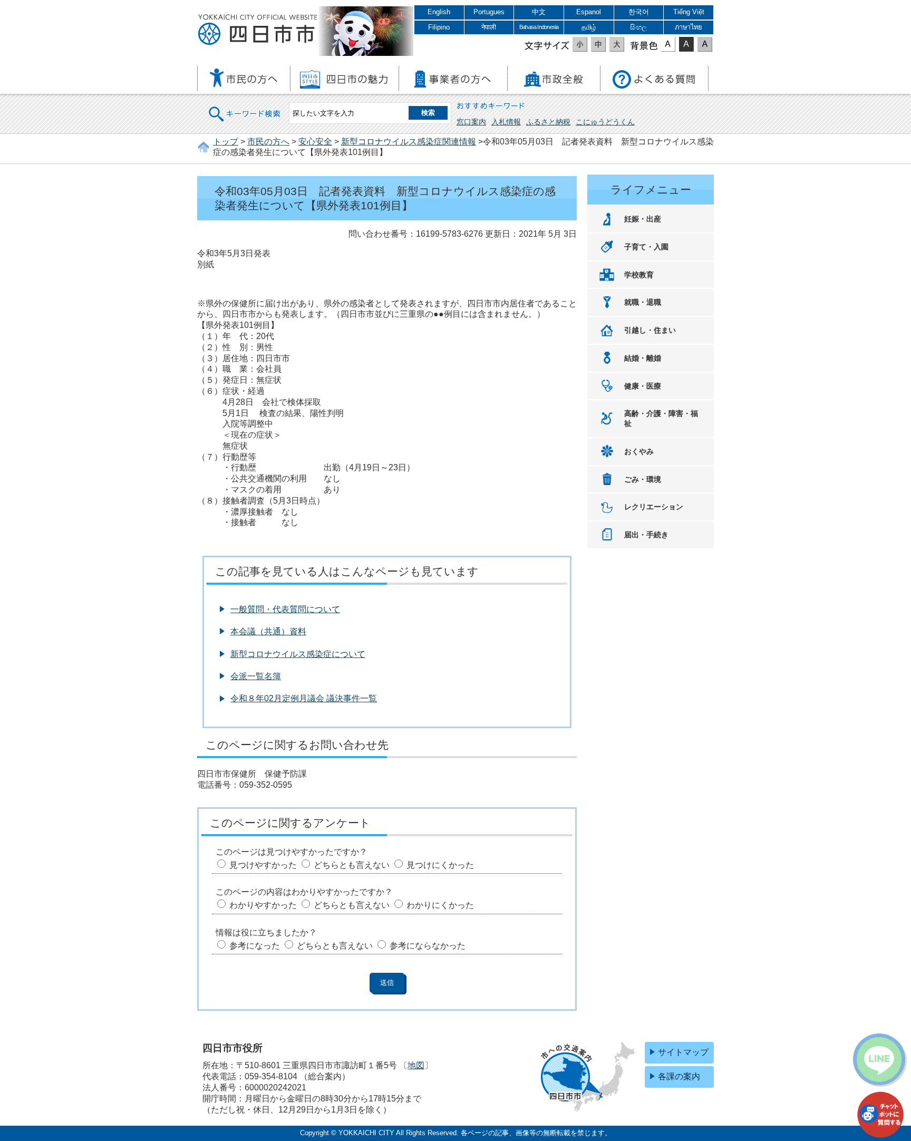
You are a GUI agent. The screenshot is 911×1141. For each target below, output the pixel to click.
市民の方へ (268, 141)
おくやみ (639, 451)
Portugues (489, 12)
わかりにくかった (440, 905)
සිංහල (638, 27)
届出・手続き (646, 534)
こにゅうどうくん (605, 122)
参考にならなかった (428, 945)
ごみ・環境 (642, 479)
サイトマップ (683, 1052)
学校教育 (639, 274)
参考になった (254, 945)
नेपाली (488, 27)
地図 (416, 1065)
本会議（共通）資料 (268, 631)
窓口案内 (471, 122)
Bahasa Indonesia (538, 27)
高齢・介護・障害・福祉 (661, 418)
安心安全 (315, 141)
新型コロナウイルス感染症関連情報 (408, 141)
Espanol (588, 12)
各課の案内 (679, 1076)
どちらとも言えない (352, 864)
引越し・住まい (650, 330)
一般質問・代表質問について (285, 609)
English (439, 12)
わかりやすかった (263, 905)
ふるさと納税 (548, 122)
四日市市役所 (257, 30)
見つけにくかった (440, 864)
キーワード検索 (245, 107)
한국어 (638, 12)
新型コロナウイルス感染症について (297, 654)
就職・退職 (642, 302)
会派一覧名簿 (255, 676)
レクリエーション (653, 506)
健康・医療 (642, 386)
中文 (539, 12)
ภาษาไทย (688, 27)
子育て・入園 (646, 247)
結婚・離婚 (642, 358)
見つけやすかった (263, 864)
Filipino (439, 27)
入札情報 (506, 122)
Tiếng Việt (688, 12)
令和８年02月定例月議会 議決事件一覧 (303, 698)
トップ (225, 141)
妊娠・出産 (642, 219)
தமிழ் (589, 27)
